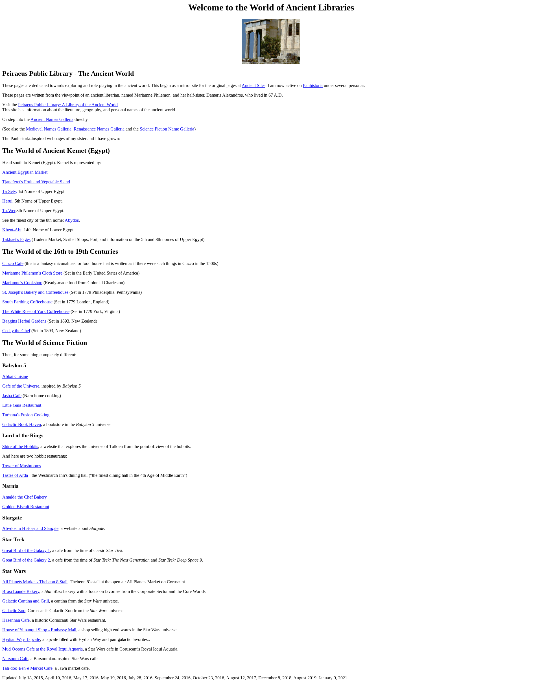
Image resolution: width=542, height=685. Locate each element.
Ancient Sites (253, 85)
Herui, (8, 201)
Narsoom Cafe (15, 658)
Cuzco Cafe (12, 263)
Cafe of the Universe (20, 386)
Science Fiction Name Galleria (167, 129)
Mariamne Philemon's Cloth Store (32, 273)
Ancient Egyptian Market (24, 172)
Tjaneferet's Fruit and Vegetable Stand (36, 181)
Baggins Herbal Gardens (24, 321)
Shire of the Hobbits (20, 446)
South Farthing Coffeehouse (27, 301)
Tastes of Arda (15, 475)
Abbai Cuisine (15, 376)
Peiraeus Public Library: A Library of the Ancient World (68, 104)
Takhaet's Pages (16, 239)
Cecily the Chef (16, 330)
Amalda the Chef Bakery (24, 497)
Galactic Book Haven (21, 424)
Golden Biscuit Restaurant (25, 506)
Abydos (72, 220)
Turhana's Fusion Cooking (25, 414)
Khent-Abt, (12, 229)
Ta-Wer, (9, 210)
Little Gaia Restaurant (21, 405)
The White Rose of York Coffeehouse (35, 311)
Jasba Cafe (11, 395)
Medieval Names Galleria (48, 129)
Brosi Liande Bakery (20, 591)
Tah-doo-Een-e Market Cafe (27, 668)
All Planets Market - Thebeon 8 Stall (34, 581)
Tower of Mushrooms (21, 465)
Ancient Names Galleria (51, 119)
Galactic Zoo (13, 610)
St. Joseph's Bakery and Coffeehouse (35, 292)
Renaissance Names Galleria (99, 129)
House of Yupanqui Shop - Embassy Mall (39, 629)
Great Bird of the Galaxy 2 (26, 560)
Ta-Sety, (9, 191)
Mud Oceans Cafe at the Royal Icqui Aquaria (42, 649)
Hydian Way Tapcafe (21, 639)
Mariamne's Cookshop (22, 282)
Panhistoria (313, 85)
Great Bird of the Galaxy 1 (26, 550)
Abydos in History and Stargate (30, 528)
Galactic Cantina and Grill (25, 601)
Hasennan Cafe (16, 620)
